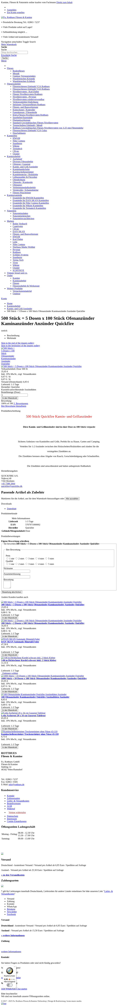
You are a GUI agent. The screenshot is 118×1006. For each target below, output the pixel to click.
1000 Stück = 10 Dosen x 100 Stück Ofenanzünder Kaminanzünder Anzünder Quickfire (44, 678)
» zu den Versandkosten (12, 875)
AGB (9, 806)
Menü (3, 61)
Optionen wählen (9, 673)
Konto (4, 298)
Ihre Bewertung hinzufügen (13, 406)
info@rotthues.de (16, 784)
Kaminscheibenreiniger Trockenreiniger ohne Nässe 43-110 (30, 734)
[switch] (10, 985)
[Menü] (14, 967)
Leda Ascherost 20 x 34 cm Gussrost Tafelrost (23, 715)
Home (10, 303)
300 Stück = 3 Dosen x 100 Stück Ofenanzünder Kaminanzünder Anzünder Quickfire (42, 604)
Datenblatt (11, 508)
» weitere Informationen (13, 935)
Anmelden (11, 10)
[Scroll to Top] (3, 1003)
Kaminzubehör (13, 306)
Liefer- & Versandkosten (18, 801)
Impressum (12, 818)
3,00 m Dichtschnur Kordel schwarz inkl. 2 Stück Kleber (28, 660)
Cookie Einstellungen (16, 821)
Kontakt (10, 795)
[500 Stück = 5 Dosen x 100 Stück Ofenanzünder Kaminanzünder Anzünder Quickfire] (8, 363)
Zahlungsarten (13, 798)
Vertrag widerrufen (17, 812)
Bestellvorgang (14, 803)
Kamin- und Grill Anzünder (19, 308)
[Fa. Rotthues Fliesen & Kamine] (16, 17)
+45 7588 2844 (8, 483)
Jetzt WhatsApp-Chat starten (14, 989)
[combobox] (14, 52)
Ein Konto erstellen (15, 12)
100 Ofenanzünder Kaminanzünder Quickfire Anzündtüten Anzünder (35, 697)
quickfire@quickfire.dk (11, 486)
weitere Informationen (11, 951)
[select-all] (72, 498)
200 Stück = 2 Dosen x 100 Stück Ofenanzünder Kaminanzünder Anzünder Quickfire (42, 623)
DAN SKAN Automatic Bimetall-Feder (20, 641)
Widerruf (11, 808)
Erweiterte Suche (9, 55)
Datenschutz (12, 816)
